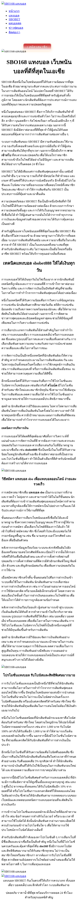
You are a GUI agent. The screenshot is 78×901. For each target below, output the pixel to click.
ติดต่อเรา (14, 32)
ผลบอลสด (15, 23)
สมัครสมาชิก (38, 46)
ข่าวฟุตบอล (16, 27)
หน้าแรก (14, 11)
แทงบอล (14, 15)
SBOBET (14, 19)
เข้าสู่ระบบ (12, 47)
